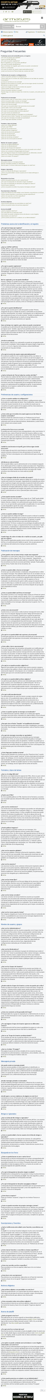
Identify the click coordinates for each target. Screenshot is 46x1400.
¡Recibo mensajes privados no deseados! (13, 163)
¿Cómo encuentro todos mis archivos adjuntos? (14, 205)
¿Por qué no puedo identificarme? (11, 64)
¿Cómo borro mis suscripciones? (10, 197)
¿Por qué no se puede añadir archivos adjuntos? (15, 111)
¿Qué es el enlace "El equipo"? (10, 156)
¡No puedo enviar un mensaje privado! (12, 162)
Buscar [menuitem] (44, 36)
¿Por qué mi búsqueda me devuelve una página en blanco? (18, 183)
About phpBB (15, 1323)
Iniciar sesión (36, 11)
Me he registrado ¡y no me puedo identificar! (13, 62)
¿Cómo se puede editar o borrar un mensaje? (14, 101)
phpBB (30, 471)
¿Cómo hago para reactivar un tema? (11, 119)
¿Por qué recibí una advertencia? (10, 113)
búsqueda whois (14, 1352)
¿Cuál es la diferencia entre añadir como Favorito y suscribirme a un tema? (22, 192)
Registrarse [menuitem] (31, 32)
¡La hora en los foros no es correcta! (11, 82)
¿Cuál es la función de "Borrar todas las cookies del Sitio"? (17, 71)
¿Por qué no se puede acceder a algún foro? (14, 109)
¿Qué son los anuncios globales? (10, 132)
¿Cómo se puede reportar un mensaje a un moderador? (17, 114)
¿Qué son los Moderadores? (9, 146)
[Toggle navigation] (42, 18)
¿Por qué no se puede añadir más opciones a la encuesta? (18, 106)
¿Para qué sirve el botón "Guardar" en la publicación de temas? (19, 116)
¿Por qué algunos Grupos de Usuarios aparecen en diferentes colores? (21, 153)
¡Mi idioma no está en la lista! (9, 85)
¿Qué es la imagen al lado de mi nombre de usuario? (16, 87)
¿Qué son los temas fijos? (8, 135)
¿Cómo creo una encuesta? (9, 104)
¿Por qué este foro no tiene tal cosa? (11, 212)
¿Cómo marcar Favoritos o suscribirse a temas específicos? (18, 194)
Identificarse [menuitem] (41, 32)
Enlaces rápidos (8, 32)
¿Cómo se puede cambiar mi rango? (11, 90)
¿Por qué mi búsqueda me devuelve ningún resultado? (17, 182)
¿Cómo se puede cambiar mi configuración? (14, 76)
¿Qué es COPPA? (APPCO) (8, 59)
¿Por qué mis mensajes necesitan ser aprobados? (15, 118)
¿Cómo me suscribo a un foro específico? (13, 196)
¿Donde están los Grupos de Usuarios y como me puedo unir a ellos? (21, 149)
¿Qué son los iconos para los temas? (11, 138)
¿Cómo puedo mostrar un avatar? (10, 88)
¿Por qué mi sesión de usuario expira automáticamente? (17, 69)
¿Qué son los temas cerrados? (10, 137)
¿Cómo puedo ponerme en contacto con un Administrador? (18, 217)
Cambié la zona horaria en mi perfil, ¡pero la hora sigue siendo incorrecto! (22, 83)
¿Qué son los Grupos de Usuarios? (11, 148)
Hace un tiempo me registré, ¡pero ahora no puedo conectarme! (19, 66)
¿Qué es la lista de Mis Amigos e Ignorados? (13, 171)
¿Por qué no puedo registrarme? (10, 61)
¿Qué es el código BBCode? (9, 125)
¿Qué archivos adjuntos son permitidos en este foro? (16, 203)
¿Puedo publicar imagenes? (9, 130)
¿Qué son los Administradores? (10, 144)
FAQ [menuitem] (17, 32)
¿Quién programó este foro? (9, 211)
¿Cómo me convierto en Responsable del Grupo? (15, 151)
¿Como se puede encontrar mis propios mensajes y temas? (18, 187)
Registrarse (28, 11)
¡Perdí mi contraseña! (7, 67)
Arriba (4, 242)
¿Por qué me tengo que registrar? (10, 57)
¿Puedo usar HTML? (7, 127)
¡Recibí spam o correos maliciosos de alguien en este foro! (18, 165)
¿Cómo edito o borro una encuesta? (11, 107)
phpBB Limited (32, 1319)
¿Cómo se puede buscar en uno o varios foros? (14, 180)
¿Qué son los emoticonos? (8, 128)
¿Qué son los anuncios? (8, 133)
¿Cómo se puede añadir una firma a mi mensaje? (15, 102)
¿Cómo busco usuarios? (8, 185)
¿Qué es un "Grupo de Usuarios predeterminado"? (15, 154)
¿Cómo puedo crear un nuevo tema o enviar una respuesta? (18, 99)
